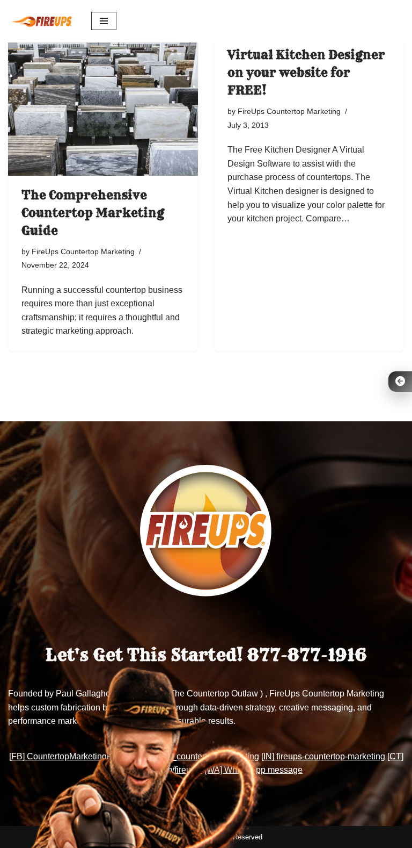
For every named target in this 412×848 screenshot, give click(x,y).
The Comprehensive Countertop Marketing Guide (92, 213)
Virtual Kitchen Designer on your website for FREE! (306, 72)
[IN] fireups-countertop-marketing (323, 756)
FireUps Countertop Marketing (83, 251)
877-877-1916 (306, 655)
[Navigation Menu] (103, 21)
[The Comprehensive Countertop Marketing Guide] (103, 104)
